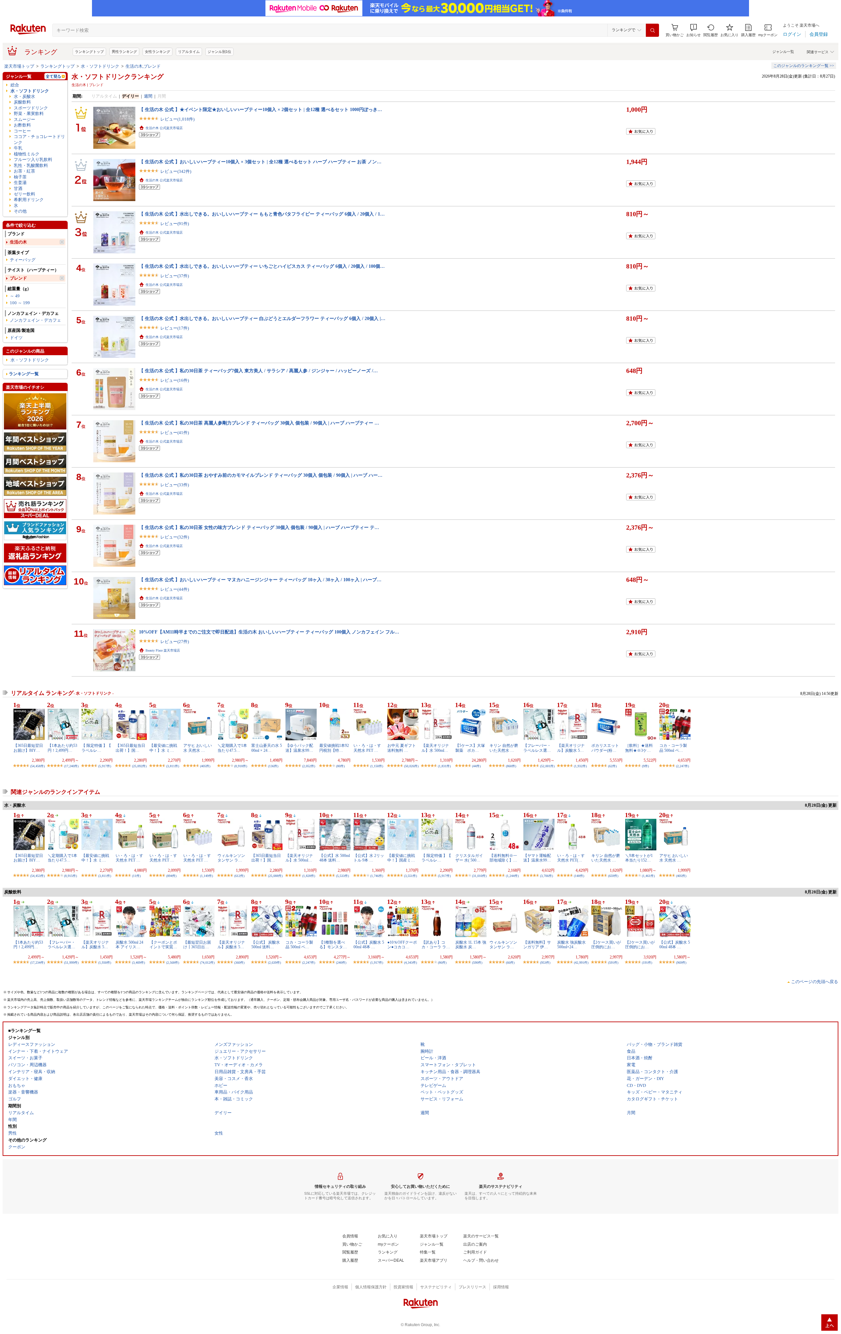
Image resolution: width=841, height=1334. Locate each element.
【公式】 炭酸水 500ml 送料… (265, 944)
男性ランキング (124, 52)
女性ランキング (157, 52)
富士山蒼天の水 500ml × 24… (266, 747)
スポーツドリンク (31, 107)
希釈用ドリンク (29, 199)
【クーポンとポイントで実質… (163, 944)
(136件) (273, 766)
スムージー (24, 119)
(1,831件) (444, 766)
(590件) (477, 962)
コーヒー (22, 130)
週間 (148, 96)
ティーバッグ (22, 259)
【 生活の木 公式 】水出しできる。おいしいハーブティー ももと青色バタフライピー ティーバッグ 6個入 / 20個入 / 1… (262, 214)
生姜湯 (20, 182)
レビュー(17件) (174, 328)
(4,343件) (410, 962)
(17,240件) (71, 766)
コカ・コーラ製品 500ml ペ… (673, 747)
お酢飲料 (22, 125)
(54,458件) (37, 766)
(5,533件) (342, 876)
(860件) (511, 766)
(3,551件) (410, 876)
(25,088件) (275, 876)
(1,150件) (376, 766)
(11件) (136, 876)
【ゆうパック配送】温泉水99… (299, 747)
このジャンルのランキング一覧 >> (803, 65)
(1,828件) (308, 876)
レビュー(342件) (175, 171)
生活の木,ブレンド (143, 66)
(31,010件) (479, 876)
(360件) (239, 962)
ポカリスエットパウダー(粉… (605, 747)
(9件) (645, 766)
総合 (15, 84)
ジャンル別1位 (219, 52)
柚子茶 (20, 176)
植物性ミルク (26, 153)
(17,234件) (37, 962)
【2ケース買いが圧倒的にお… (606, 944)
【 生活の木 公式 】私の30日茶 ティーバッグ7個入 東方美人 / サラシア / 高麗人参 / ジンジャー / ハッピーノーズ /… (258, 370)
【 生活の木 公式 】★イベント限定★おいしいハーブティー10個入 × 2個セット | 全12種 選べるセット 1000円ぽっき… (260, 109)
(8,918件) (240, 766)
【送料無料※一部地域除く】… (503, 857)
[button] (693, 30)
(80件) (340, 766)
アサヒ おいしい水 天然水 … (197, 747)
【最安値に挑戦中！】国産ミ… (401, 857)
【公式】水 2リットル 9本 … (368, 857)
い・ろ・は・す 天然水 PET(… (571, 857)
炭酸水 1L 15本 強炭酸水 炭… (470, 944)
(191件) (647, 962)
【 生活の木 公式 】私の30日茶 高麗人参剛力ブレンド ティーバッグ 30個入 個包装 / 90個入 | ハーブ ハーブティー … (259, 423)
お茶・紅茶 (24, 171)
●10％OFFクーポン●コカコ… (402, 944)
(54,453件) (37, 876)
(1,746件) (376, 876)
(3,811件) (172, 766)
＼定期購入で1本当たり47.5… (232, 747)
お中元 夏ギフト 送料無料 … (401, 747)
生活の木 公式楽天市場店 (164, 128)
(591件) (613, 962)
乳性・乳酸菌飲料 (31, 165)
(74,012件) (207, 962)
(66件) (510, 962)
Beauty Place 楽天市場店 (163, 650)
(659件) (613, 876)
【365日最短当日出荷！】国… (130, 747)
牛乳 (18, 148)
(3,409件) (138, 962)
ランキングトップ (89, 52)
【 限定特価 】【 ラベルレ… (96, 747)
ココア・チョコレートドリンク (39, 139)
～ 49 (15, 295)
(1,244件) (512, 876)
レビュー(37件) (174, 275)
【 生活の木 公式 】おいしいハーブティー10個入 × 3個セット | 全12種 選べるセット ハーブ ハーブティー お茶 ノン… (260, 161)
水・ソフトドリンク (100, 66)
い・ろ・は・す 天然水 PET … (367, 747)
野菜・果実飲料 (29, 113)
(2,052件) (308, 766)
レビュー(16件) (174, 380)
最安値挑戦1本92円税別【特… (334, 747)
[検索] (652, 30)
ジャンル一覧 (783, 52)
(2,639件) (274, 962)
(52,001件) (547, 766)
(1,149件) (206, 876)
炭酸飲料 (22, 102)
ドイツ (16, 337)
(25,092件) (139, 766)
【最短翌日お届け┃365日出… (197, 944)
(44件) (476, 766)
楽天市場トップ (19, 66)
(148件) (579, 876)
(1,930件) (104, 962)
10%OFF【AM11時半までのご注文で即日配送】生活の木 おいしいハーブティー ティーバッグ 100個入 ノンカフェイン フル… (269, 631)
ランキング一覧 (24, 373)
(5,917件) (104, 766)
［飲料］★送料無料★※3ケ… (639, 747)
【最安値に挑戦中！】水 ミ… (163, 747)
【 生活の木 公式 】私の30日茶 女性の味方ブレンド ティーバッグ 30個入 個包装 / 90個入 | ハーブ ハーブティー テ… (259, 527)
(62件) (612, 766)
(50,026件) (411, 766)
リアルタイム (189, 52)
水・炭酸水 (24, 96)
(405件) (205, 766)
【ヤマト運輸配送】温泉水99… (537, 857)
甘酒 (18, 188)
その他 (20, 211)
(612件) (239, 876)
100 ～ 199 (20, 302)
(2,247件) (682, 766)
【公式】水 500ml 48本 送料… (334, 857)
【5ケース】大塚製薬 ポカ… (470, 747)
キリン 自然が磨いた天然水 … (503, 747)
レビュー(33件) (174, 484)
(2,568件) (172, 962)
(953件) (545, 962)
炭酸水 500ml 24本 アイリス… (129, 944)
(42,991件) (581, 962)
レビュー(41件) (174, 432)
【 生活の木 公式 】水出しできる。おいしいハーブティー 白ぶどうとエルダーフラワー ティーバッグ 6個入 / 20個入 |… (262, 318)
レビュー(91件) (174, 223)
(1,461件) (648, 876)
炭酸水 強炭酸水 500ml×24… (571, 944)
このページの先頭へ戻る (814, 981)
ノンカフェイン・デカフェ (35, 320)
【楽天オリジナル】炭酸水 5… (571, 747)
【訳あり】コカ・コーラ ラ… (435, 944)
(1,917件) (376, 962)
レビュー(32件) (174, 537)
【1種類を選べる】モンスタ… (333, 944)
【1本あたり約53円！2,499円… (62, 747)
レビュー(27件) (174, 641)
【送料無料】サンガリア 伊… (537, 944)
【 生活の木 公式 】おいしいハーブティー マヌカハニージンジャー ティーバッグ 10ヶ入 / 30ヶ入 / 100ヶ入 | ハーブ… (260, 579)
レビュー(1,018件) (177, 119)
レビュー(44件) (174, 589)
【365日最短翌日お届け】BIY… (28, 747)
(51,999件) (71, 962)
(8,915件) (70, 876)
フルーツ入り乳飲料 (33, 159)
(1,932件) (580, 766)
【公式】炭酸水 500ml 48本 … (368, 944)
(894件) (171, 876)
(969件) (681, 962)
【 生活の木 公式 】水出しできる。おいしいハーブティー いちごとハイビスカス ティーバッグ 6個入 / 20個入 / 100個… (262, 266)
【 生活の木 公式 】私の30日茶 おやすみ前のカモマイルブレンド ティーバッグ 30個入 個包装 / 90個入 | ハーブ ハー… (260, 475)
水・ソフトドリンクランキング (118, 76)
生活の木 (18, 242)
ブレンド (18, 278)
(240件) (341, 962)
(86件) (442, 962)
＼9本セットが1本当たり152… (639, 857)
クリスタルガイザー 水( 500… (469, 857)
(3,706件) (546, 876)
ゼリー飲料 (24, 194)
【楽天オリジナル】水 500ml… (435, 747)
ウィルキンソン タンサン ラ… (231, 857)
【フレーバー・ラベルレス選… (537, 747)
